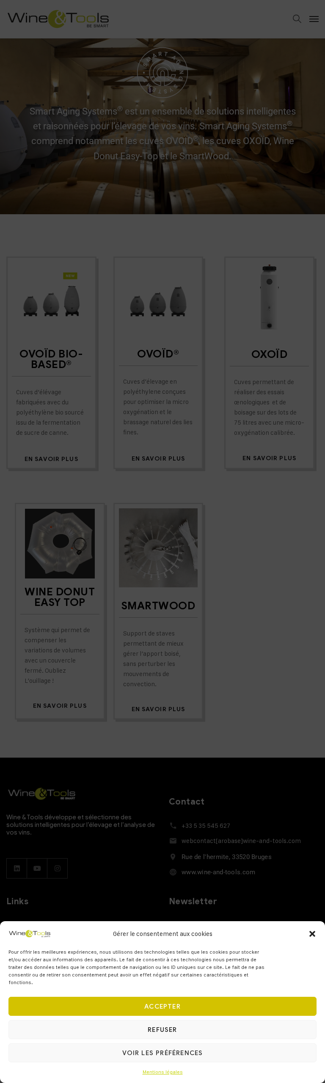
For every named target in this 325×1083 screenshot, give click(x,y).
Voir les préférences (162, 1053)
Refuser (162, 1030)
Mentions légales (163, 1072)
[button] (312, 934)
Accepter (162, 1006)
